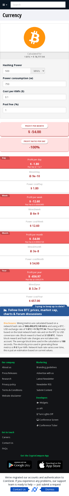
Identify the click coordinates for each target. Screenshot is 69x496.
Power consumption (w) (18, 78)
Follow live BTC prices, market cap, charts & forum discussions (31, 311)
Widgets (43, 402)
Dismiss (49, 489)
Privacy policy (9, 384)
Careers (6, 437)
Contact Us (7, 442)
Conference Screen (48, 419)
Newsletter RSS (44, 384)
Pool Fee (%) (11, 104)
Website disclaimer (11, 395)
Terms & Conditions (12, 390)
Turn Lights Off (45, 414)
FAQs (4, 448)
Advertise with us (45, 373)
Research (6, 378)
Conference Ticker (48, 425)
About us (6, 367)
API (41, 408)
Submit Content (44, 390)
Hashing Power (12, 65)
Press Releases (9, 373)
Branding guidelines (47, 367)
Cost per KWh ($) (13, 91)
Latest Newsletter (45, 378)
